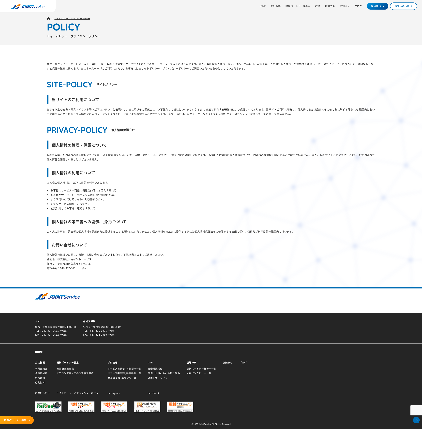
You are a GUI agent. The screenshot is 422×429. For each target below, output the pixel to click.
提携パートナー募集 (15, 420)
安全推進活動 (155, 368)
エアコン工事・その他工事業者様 (75, 373)
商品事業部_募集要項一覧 (122, 377)
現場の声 (330, 6)
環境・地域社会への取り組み (164, 373)
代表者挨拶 (41, 373)
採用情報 (376, 6)
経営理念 (40, 377)
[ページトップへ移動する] (416, 420)
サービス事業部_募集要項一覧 (124, 368)
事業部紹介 (41, 368)
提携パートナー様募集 (298, 6)
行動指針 (40, 382)
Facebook (154, 393)
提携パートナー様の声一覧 (201, 368)
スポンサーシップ (158, 377)
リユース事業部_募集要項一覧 (124, 373)
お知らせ (345, 6)
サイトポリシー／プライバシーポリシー (79, 393)
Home (39, 352)
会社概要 (276, 6)
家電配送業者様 (65, 368)
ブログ (358, 6)
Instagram (114, 393)
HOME (262, 6)
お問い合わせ (401, 6)
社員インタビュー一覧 (199, 373)
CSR (317, 6)
